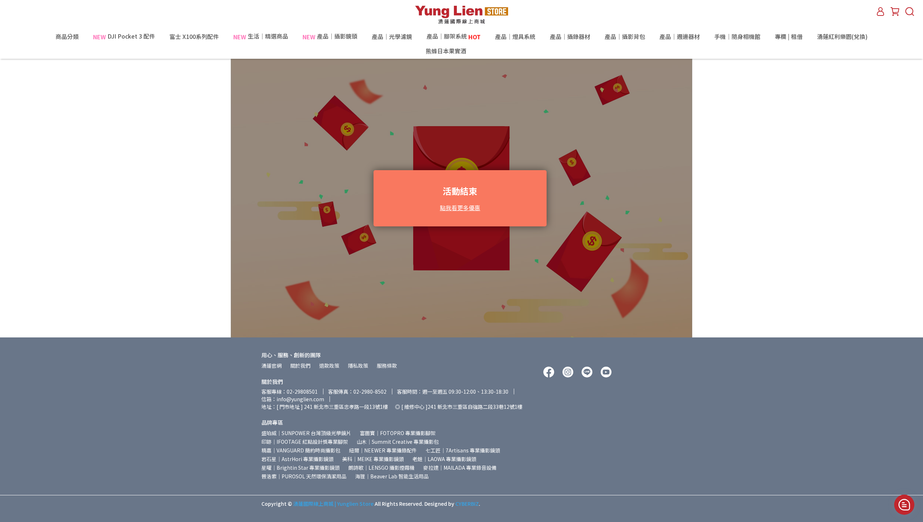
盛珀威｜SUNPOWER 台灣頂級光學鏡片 (306, 433)
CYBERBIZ (467, 503)
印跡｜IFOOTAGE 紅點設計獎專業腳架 (304, 441)
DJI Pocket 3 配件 (124, 36)
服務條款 (387, 365)
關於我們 (300, 365)
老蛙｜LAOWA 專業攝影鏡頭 (444, 459)
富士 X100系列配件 (194, 36)
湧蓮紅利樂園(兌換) (842, 36)
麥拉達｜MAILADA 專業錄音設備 (459, 467)
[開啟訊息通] (904, 505)
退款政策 (329, 365)
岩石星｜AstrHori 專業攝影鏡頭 (297, 459)
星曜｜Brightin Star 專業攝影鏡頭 (300, 467)
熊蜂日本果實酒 (461, 51)
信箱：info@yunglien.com (292, 399)
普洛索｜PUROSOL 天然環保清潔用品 (303, 476)
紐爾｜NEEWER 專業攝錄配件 (383, 450)
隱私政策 (358, 365)
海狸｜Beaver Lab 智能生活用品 (392, 476)
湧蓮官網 (271, 365)
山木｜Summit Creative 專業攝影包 (398, 441)
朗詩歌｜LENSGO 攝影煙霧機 (381, 467)
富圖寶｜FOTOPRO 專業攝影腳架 (398, 433)
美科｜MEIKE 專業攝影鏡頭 (373, 459)
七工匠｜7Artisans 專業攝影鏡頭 (462, 450)
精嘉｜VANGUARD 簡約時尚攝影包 (300, 450)
